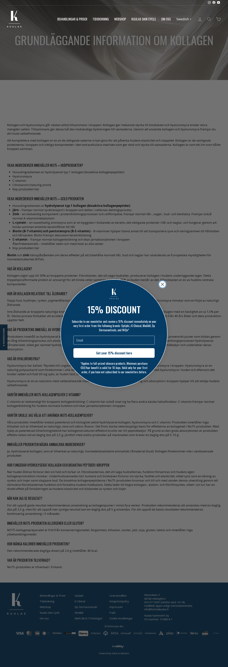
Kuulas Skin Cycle (143, 19)
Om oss (166, 19)
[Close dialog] (162, 284)
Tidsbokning (101, 19)
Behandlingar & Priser (72, 19)
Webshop (120, 19)
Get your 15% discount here (114, 353)
